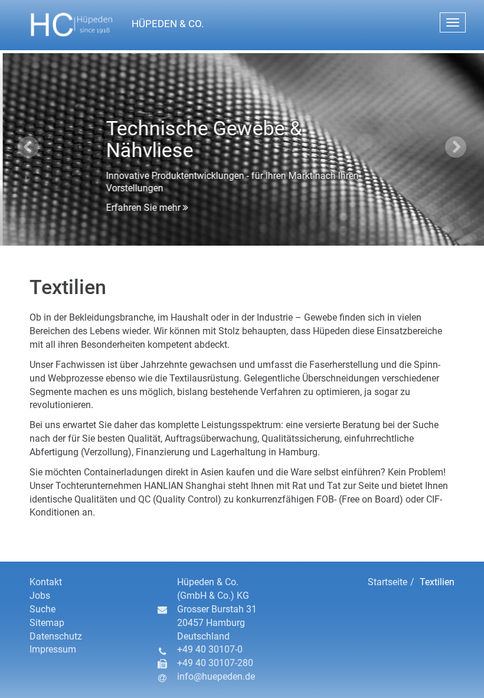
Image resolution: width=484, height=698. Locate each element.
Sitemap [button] (47, 622)
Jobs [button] (40, 595)
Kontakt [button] (46, 582)
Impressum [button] (53, 649)
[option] (242, 148)
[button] (150, 25)
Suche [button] (42, 609)
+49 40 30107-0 (210, 649)
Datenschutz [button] (56, 636)
